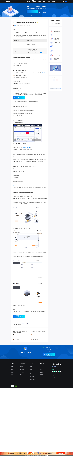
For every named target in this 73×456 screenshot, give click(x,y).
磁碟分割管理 (34, 1)
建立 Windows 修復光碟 (26, 147)
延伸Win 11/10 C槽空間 (57, 55)
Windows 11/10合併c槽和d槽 (57, 46)
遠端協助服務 (31, 378)
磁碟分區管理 (24, 25)
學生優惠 (12, 372)
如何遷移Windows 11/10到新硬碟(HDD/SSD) (57, 59)
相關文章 (28, 25)
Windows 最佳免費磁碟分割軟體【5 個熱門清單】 (38, 331)
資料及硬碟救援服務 (32, 376)
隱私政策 (41, 372)
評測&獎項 (12, 366)
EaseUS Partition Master (31, 93)
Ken (15, 25)
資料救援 (28, 1)
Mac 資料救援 (21, 366)
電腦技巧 (21, 374)
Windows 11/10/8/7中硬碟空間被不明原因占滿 (57, 39)
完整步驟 (40, 52)
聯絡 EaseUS (31, 371)
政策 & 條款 (41, 375)
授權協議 (41, 374)
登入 (65, 1)
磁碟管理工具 (44, 72)
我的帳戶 (12, 374)
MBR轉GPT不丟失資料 (57, 42)
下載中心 (31, 366)
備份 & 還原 (39, 1)
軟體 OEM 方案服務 (32, 379)
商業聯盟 (12, 371)
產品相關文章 (22, 363)
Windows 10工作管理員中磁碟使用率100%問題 (57, 31)
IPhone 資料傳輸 (22, 372)
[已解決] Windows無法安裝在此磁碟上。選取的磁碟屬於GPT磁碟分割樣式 (57, 51)
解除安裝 (41, 369)
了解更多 (43, 455)
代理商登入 (12, 369)
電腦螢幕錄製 (21, 371)
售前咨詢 (31, 369)
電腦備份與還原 (22, 369)
